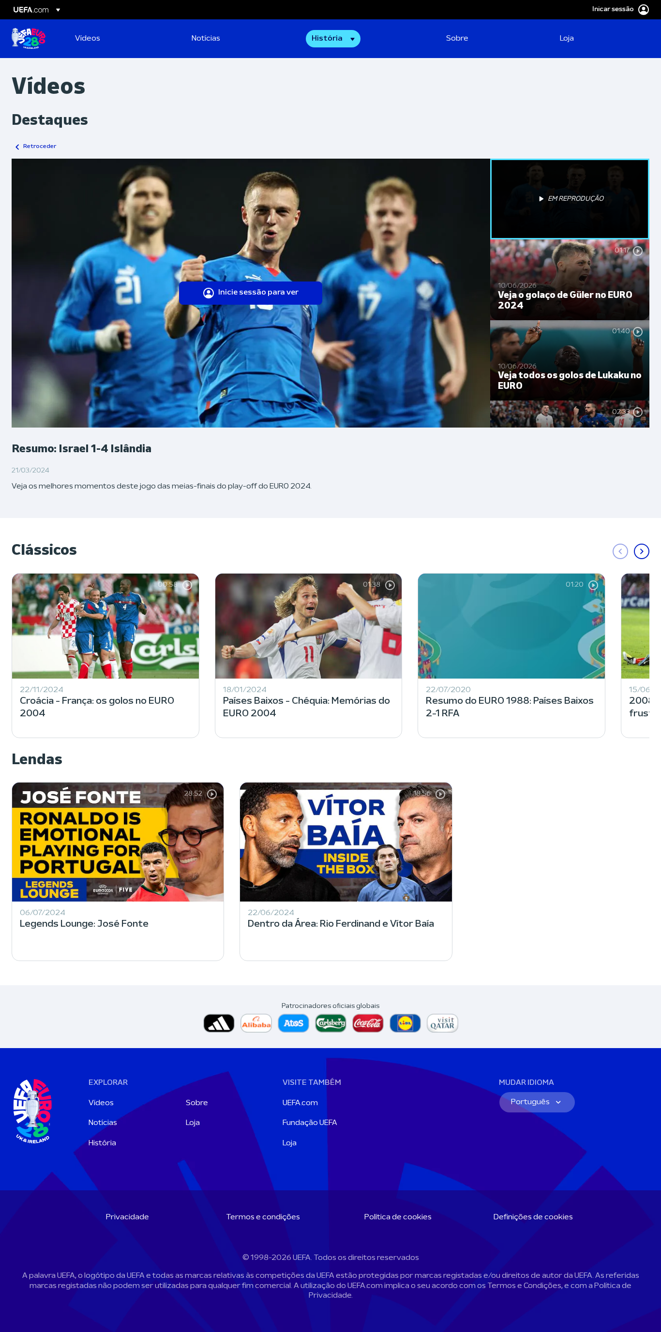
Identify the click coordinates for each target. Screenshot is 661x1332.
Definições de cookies (533, 1217)
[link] (87, 39)
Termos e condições (263, 1217)
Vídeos (101, 1103)
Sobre (197, 1103)
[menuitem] (121, 39)
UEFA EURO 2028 (28, 39)
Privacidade (127, 1217)
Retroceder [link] (39, 146)
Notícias (103, 1123)
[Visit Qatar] (442, 1023)
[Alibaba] (256, 1023)
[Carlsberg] (330, 1023)
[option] (570, 199)
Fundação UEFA (310, 1123)
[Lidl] (405, 1023)
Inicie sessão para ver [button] (258, 292)
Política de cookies (398, 1217)
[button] (333, 39)
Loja (193, 1123)
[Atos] (293, 1023)
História (102, 1143)
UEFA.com (300, 1103)
